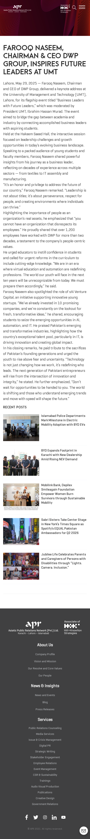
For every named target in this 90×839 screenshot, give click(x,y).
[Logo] (24, 8)
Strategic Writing (45, 751)
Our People (45, 675)
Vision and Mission (45, 661)
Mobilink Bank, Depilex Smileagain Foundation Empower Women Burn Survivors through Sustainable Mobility (63, 494)
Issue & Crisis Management (45, 740)
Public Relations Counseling (45, 728)
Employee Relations (45, 763)
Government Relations (45, 804)
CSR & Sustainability (45, 775)
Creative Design (45, 798)
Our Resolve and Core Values (45, 668)
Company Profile (45, 654)
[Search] (74, 8)
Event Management (45, 769)
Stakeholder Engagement (45, 757)
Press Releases (45, 709)
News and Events (45, 695)
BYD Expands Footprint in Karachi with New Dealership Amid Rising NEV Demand (61, 454)
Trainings (45, 780)
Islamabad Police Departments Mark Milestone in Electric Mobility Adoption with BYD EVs (63, 420)
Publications (45, 792)
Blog (45, 702)
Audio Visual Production (45, 786)
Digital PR (45, 745)
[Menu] (82, 7)
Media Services (45, 734)
